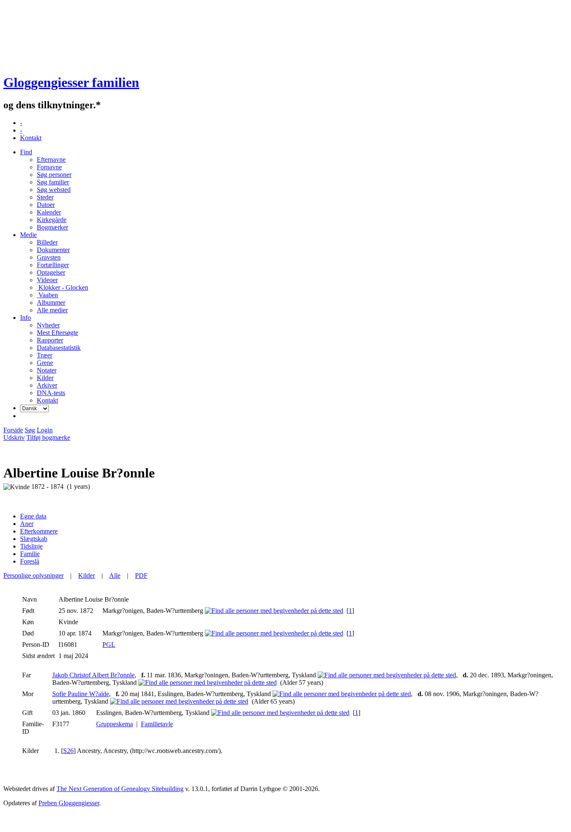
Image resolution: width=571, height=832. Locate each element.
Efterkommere (39, 531)
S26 (68, 750)
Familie (30, 553)
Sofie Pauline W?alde (80, 693)
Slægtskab (33, 538)
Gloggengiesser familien (71, 82)
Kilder (86, 575)
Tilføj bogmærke (48, 437)
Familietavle (157, 723)
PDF (141, 575)
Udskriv (14, 437)
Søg (30, 430)
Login (45, 430)
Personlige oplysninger (33, 575)
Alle (114, 575)
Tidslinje (31, 546)
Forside (13, 430)
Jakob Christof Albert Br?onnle (93, 675)
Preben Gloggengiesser (68, 802)
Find (26, 152)
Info (25, 317)
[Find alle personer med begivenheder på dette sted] (274, 610)
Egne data (33, 516)
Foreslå (29, 561)
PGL (108, 644)
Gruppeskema (114, 723)
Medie (28, 234)
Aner (26, 523)
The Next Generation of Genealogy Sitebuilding (120, 788)
